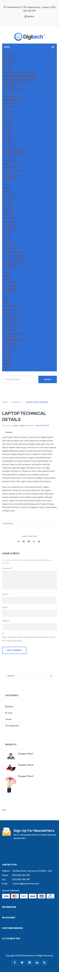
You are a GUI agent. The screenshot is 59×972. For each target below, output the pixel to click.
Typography (9, 343)
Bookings (8, 103)
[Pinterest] (29, 541)
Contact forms (11, 144)
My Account (9, 225)
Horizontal (9, 194)
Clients (7, 127)
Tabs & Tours (10, 330)
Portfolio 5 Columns (13, 255)
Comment (7, 568)
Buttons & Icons (11, 106)
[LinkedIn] (39, 541)
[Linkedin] (37, 963)
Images (7, 205)
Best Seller (9, 86)
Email (5, 607)
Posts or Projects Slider (15, 262)
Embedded (9, 161)
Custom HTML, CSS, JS (14, 154)
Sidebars (8, 310)
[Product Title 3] (11, 784)
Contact (8, 137)
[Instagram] (29, 963)
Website (6, 621)
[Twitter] (23, 541)
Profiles (7, 269)
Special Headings (12, 320)
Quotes (7, 272)
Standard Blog (10, 323)
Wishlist (30, 16)
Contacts (8, 147)
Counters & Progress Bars (16, 150)
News (6, 232)
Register (8, 276)
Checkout (8, 116)
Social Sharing (10, 316)
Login (6, 215)
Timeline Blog (10, 337)
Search (47, 379)
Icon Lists (8, 201)
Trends (8, 719)
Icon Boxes (9, 198)
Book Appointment (13, 99)
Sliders (7, 313)
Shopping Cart (10, 306)
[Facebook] (18, 541)
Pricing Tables (10, 265)
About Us (8, 62)
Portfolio (8, 249)
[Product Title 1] (11, 756)
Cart (6, 110)
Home (7, 52)
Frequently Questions (14, 171)
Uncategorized (12, 725)
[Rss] (44, 963)
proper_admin (18, 425)
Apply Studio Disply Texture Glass (19, 72)
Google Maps (10, 177)
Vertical (7, 350)
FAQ (6, 164)
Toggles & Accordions (14, 340)
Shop (6, 296)
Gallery (7, 174)
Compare (8, 130)
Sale (6, 279)
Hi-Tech (8, 713)
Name (5, 594)
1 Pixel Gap (9, 56)
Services (8, 293)
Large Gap (9, 208)
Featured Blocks (11, 167)
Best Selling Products (14, 89)
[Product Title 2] (11, 768)
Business (17, 402)
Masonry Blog (10, 218)
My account (9, 221)
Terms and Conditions (14, 333)
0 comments (7, 523)
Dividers (8, 157)
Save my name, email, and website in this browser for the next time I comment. (28, 639)
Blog (6, 93)
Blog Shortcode (11, 96)
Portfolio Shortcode (13, 259)
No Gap (7, 235)
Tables (7, 327)
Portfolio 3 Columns (13, 252)
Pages (7, 245)
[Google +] (34, 541)
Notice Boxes (10, 242)
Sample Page (10, 282)
